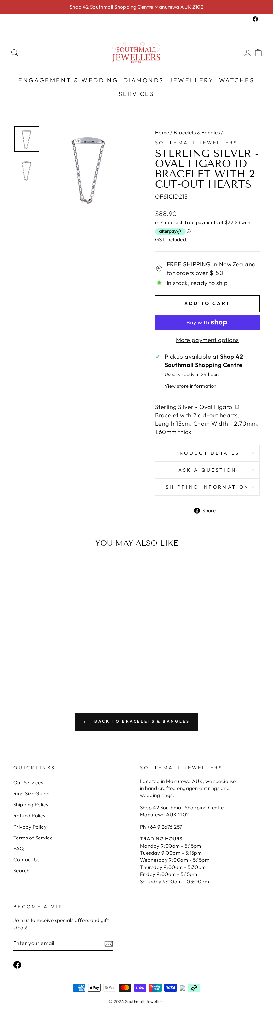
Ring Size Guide (31, 793)
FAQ (18, 848)
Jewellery (191, 80)
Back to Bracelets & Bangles (141, 721)
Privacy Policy (30, 827)
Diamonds (143, 80)
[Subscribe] (108, 943)
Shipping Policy (31, 804)
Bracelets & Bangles (197, 132)
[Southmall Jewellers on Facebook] (17, 964)
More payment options (207, 340)
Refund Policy (29, 815)
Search (21, 870)
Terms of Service (33, 838)
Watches (237, 80)
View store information (191, 386)
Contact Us (26, 859)
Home (162, 132)
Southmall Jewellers (196, 143)
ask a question (207, 470)
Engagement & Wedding (68, 80)
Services (137, 94)
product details (207, 453)
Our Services (28, 782)
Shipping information (207, 487)
